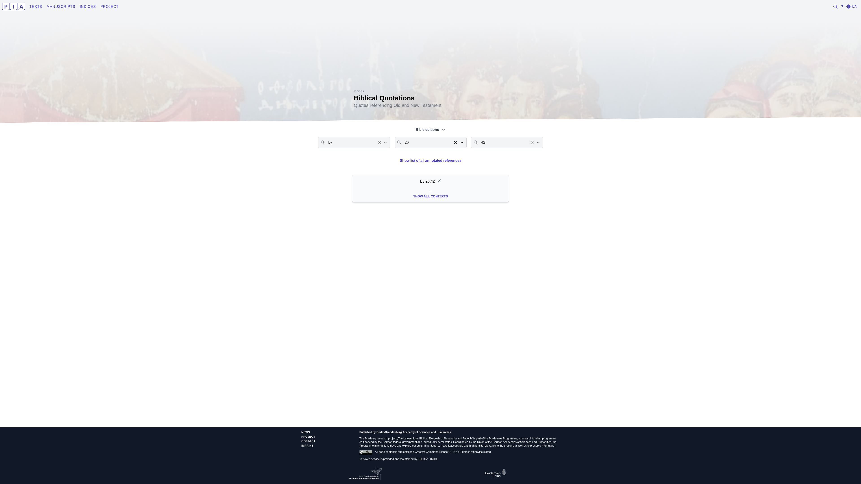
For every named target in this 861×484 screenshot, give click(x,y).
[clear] (439, 181)
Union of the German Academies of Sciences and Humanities (514, 442)
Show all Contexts (430, 196)
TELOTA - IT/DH (427, 459)
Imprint (307, 445)
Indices (88, 7)
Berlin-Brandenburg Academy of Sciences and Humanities (413, 432)
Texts (35, 7)
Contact (308, 441)
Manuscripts (61, 7)
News (305, 432)
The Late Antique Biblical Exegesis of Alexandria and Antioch (435, 438)
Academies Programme (503, 438)
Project (109, 7)
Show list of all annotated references (430, 160)
